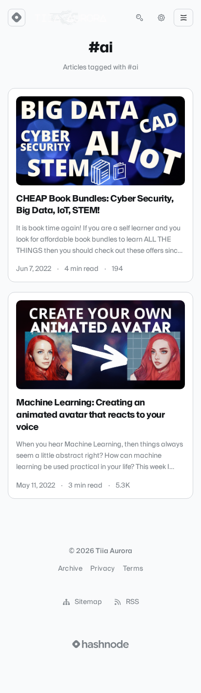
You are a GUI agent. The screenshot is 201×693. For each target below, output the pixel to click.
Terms (133, 569)
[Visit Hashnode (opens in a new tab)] (100, 644)
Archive (70, 569)
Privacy (102, 569)
